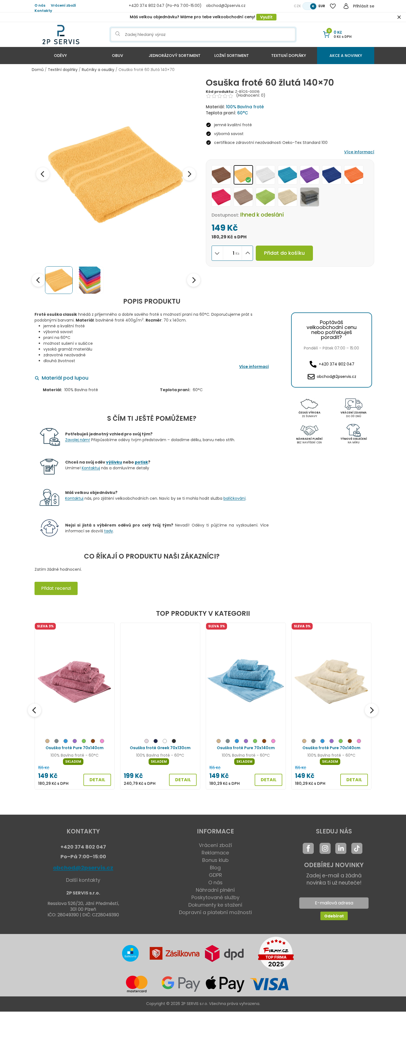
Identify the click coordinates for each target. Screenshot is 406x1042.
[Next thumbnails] (193, 280)
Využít (266, 17)
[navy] (155, 741)
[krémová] (146, 741)
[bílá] (164, 741)
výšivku (114, 462)
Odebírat (334, 916)
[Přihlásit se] (346, 6)
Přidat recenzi (56, 588)
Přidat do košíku (284, 252)
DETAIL (97, 780)
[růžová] (102, 741)
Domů (38, 69)
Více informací (359, 152)
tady (108, 531)
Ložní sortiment (231, 55)
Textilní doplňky (288, 55)
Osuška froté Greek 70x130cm (160, 747)
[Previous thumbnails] (38, 280)
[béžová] (47, 741)
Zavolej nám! (77, 440)
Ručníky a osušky (98, 69)
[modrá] (65, 741)
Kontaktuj (91, 468)
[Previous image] (42, 174)
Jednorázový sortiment (175, 55)
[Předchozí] (34, 710)
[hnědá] (93, 741)
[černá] (173, 741)
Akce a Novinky (345, 55)
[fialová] (74, 741)
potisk (141, 462)
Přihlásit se (363, 6)
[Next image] (189, 174)
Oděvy (60, 55)
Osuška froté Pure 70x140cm (75, 747)
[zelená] (83, 741)
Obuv (117, 55)
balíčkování (234, 498)
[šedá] (56, 741)
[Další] (371, 710)
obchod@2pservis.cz (83, 868)
